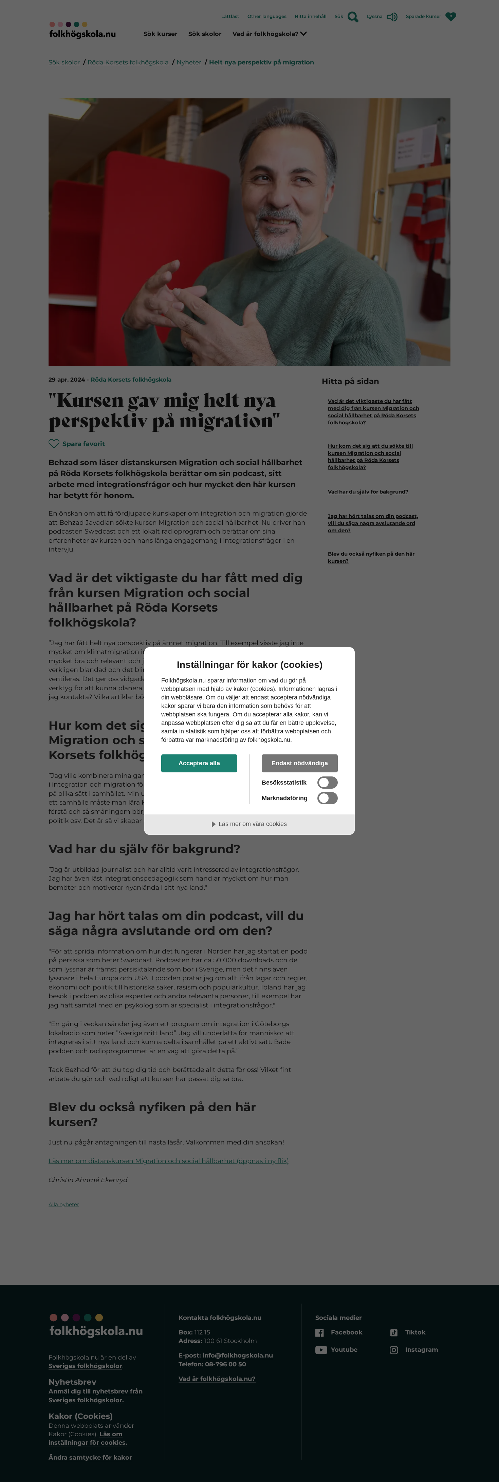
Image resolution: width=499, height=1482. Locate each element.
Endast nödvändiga (300, 763)
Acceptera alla (199, 763)
